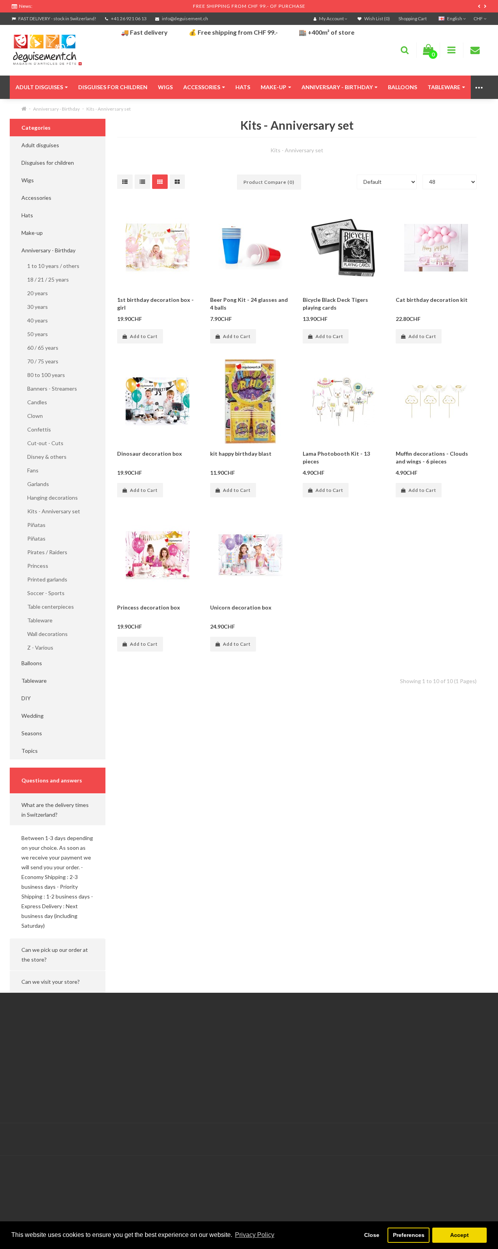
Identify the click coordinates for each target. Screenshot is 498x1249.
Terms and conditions (38, 1086)
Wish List (185, 1077)
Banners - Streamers (49, 388)
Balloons (402, 87)
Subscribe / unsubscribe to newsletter (382, 1057)
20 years (34, 293)
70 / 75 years (39, 361)
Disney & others (44, 456)
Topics (29, 750)
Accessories (201, 87)
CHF (478, 18)
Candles (34, 402)
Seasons (31, 733)
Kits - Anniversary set (108, 109)
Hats (242, 87)
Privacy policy (28, 1096)
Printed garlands (44, 579)
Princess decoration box (148, 607)
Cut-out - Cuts (42, 443)
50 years (34, 334)
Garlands (35, 484)
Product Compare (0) (269, 182)
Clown (32, 415)
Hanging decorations (49, 497)
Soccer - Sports (43, 593)
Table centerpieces (47, 606)
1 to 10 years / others (50, 265)
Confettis (36, 429)
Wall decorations (44, 634)
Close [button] (371, 1235)
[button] (57, 809)
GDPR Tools (27, 1038)
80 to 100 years (43, 375)
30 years (34, 306)
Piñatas (33, 524)
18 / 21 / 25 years (45, 279)
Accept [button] (459, 1235)
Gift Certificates (356, 1038)
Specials (346, 1048)
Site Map (346, 1067)
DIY (26, 698)
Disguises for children (112, 87)
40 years (34, 320)
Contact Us (188, 1038)
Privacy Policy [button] (254, 1234)
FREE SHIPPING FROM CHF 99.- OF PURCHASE (249, 6)
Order (181, 1067)
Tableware (444, 87)
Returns (184, 1057)
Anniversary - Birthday (337, 87)
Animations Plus (31, 1048)
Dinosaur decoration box (149, 453)
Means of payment (34, 1077)
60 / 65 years (39, 347)
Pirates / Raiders (44, 552)
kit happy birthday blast (241, 453)
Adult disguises (39, 87)
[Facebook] (463, 1139)
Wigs (165, 87)
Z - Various (37, 647)
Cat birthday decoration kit (432, 299)
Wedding (32, 715)
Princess (34, 565)
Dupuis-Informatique (229, 1134)
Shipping (22, 1067)
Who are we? (27, 1057)
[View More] (479, 87)
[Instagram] (479, 1139)
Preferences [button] (408, 1235)
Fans (30, 470)
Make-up (273, 87)
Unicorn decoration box (241, 607)
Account (184, 1048)
